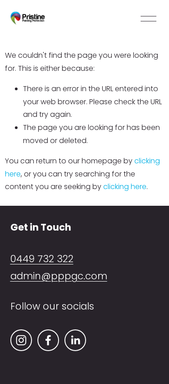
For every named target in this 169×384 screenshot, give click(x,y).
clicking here (124, 186)
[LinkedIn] (75, 340)
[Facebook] (48, 340)
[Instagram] (21, 340)
